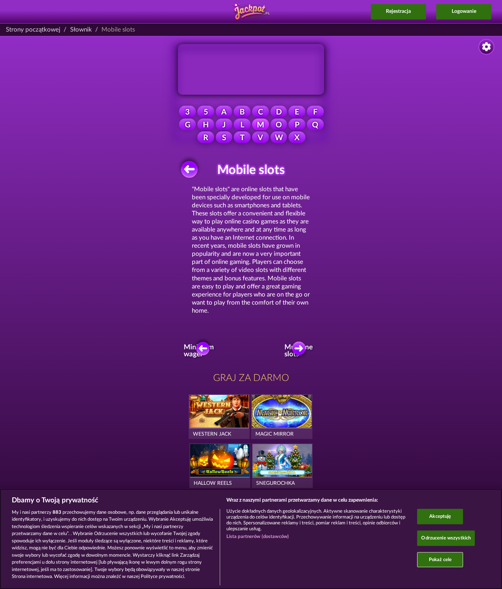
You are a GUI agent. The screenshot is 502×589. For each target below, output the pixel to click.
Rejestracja (398, 11)
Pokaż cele (440, 559)
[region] (251, 539)
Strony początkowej (33, 29)
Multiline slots (300, 351)
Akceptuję (440, 516)
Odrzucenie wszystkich (446, 538)
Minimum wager (201, 351)
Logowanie (464, 11)
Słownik (81, 29)
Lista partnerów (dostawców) (257, 536)
